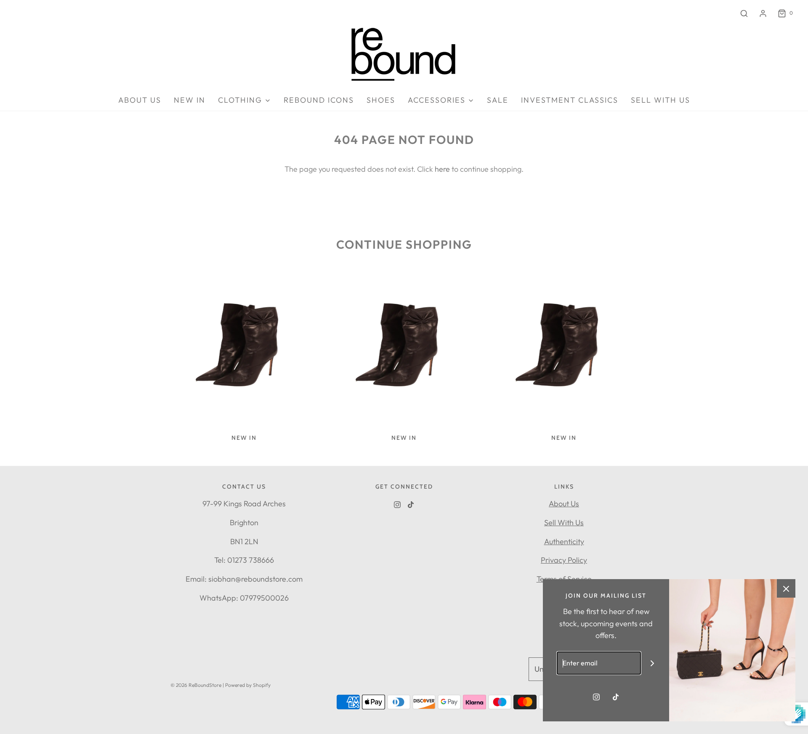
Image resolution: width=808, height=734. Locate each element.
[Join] (652, 663)
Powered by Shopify (248, 685)
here (442, 169)
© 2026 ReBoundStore (195, 685)
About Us (564, 503)
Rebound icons (319, 100)
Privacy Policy (564, 560)
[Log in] (763, 13)
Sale (497, 100)
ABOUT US (139, 100)
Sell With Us (564, 522)
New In (189, 100)
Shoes (381, 100)
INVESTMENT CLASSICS (569, 100)
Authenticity (564, 541)
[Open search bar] (744, 13)
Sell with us (660, 100)
